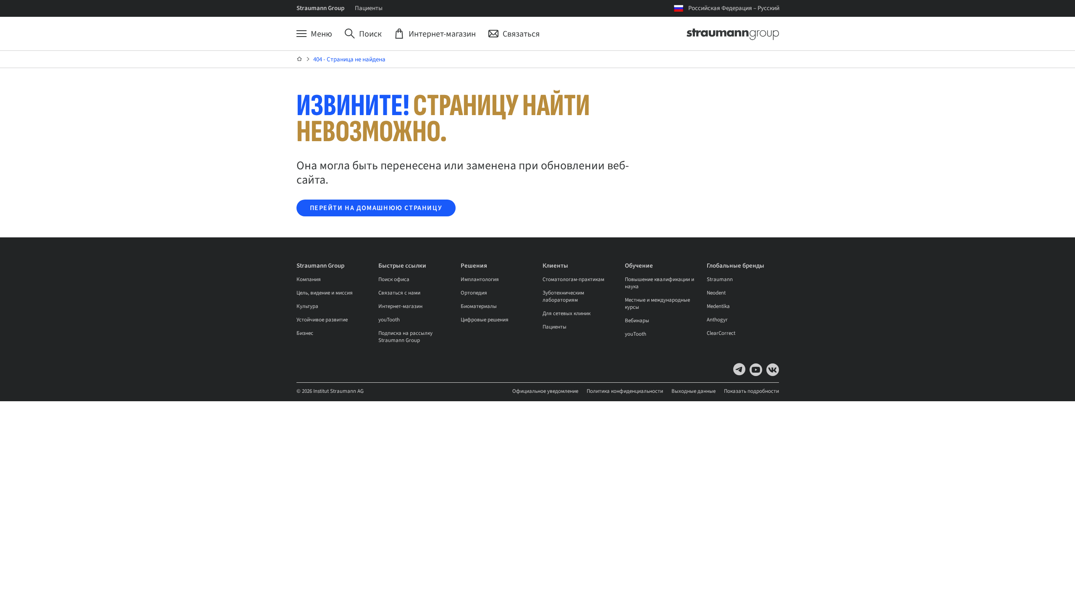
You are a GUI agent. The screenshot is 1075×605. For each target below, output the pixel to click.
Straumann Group (320, 8)
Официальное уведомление (545, 391)
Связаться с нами (399, 293)
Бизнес (304, 333)
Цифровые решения (485, 320)
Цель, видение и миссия (324, 293)
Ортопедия (474, 293)
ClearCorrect (721, 333)
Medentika (718, 306)
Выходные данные (693, 391)
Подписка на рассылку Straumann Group (405, 336)
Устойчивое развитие (322, 320)
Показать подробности (751, 391)
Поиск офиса (393, 279)
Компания (308, 279)
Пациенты (369, 8)
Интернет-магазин (400, 306)
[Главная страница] (299, 59)
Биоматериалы (479, 306)
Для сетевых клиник (566, 313)
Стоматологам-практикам (573, 279)
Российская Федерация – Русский (733, 8)
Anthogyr (717, 320)
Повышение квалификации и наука (659, 283)
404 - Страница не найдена (349, 59)
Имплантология (480, 279)
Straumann (720, 279)
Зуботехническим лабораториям (563, 296)
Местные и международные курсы (657, 303)
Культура (307, 306)
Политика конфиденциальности (625, 391)
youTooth (389, 320)
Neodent (716, 293)
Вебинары (637, 320)
